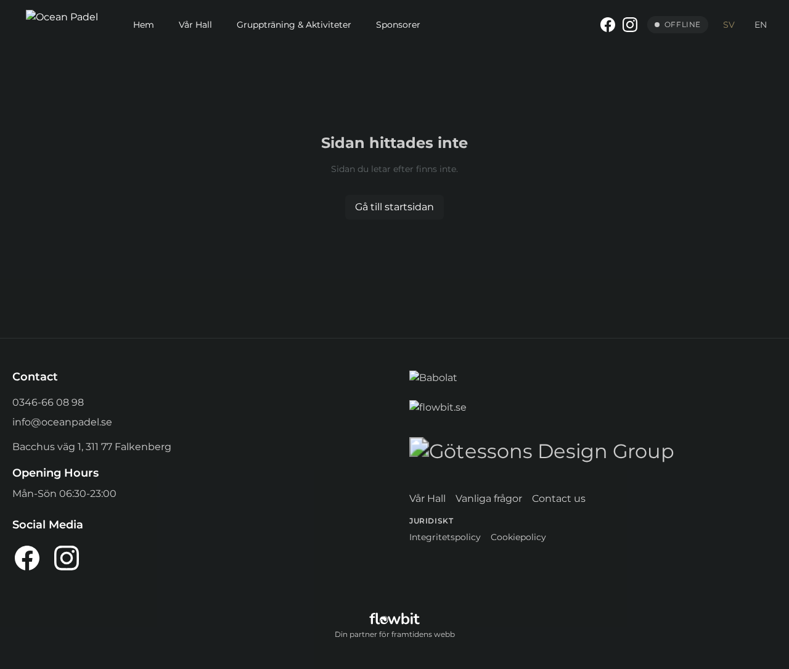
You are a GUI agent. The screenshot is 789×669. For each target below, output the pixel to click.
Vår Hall (195, 24)
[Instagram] (630, 24)
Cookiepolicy (518, 537)
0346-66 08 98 (48, 402)
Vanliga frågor (489, 498)
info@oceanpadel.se (62, 422)
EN (760, 24)
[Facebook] (607, 24)
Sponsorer (398, 24)
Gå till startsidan (394, 207)
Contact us (559, 498)
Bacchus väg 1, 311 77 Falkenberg (91, 447)
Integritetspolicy (445, 537)
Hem (143, 24)
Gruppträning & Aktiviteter (294, 24)
